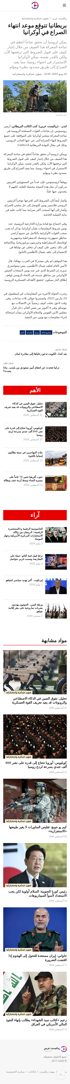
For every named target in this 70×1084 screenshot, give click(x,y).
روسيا (37, 332)
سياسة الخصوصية (15, 1071)
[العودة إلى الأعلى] (61, 1075)
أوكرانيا (29, 332)
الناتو (22, 332)
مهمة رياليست (47, 1071)
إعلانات (32, 1071)
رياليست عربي (59, 18)
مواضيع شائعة (46, 332)
